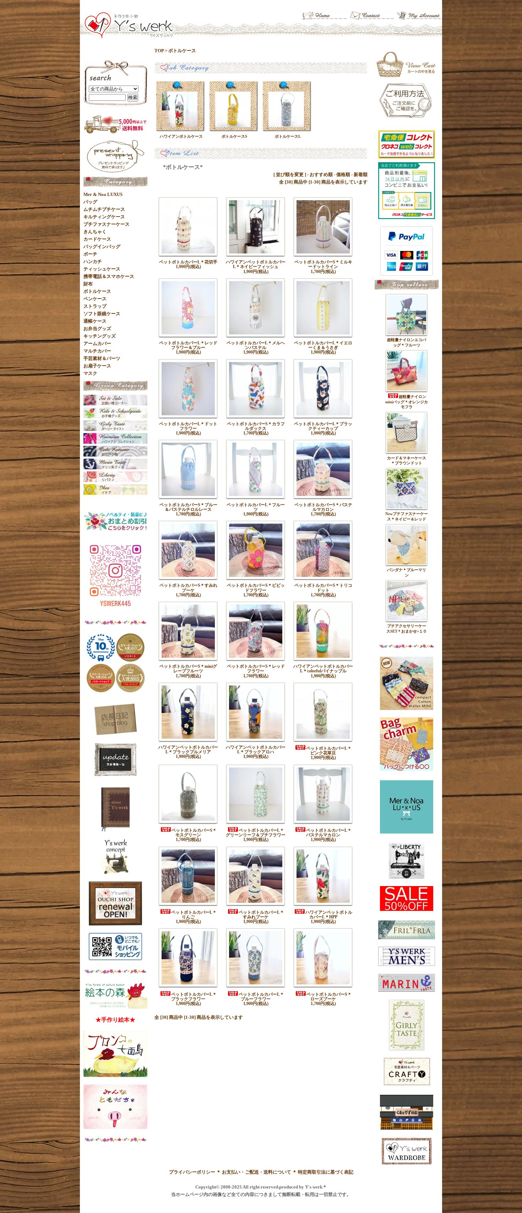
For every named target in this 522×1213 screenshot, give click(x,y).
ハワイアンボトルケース (181, 136)
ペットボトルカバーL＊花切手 (188, 261)
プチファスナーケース (106, 224)
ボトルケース (182, 50)
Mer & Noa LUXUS (103, 194)
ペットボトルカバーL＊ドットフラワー (188, 426)
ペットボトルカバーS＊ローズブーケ (329, 996)
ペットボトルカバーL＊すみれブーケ (261, 914)
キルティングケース (104, 216)
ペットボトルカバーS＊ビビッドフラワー (256, 587)
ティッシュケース (101, 269)
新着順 (361, 174)
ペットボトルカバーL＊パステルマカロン (329, 832)
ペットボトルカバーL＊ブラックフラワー (194, 996)
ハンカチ (92, 261)
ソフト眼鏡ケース (101, 313)
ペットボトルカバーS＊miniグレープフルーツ (188, 668)
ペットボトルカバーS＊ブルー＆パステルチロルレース (188, 507)
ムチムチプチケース (104, 209)
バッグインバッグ (101, 246)
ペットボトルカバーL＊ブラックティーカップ (323, 426)
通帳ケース (95, 321)
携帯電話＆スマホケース (108, 276)
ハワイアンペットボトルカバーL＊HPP (328, 914)
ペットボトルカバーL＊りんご (194, 914)
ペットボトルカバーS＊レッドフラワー (256, 668)
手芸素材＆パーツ (101, 358)
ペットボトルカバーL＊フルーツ (256, 507)
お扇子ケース (97, 365)
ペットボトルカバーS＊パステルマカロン (323, 507)
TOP (159, 50)
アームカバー (97, 343)
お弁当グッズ (97, 328)
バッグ (90, 201)
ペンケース (95, 298)
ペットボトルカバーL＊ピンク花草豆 (329, 750)
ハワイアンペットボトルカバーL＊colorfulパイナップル (323, 668)
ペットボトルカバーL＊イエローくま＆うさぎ (323, 345)
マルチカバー (97, 351)
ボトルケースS (234, 136)
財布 (88, 283)
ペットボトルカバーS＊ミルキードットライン (323, 264)
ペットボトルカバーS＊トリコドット (323, 587)
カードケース (97, 239)
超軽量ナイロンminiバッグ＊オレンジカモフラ (406, 401)
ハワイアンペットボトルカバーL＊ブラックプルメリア (188, 749)
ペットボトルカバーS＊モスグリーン (194, 832)
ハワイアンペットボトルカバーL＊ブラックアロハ (256, 749)
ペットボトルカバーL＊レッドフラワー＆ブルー (188, 345)
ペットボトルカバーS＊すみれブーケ (188, 587)
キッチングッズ (99, 336)
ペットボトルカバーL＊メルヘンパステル (256, 345)
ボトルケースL (288, 136)
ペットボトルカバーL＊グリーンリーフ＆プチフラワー (256, 832)
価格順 (343, 174)
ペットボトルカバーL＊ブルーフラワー (261, 996)
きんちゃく (95, 231)
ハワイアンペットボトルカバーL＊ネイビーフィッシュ (256, 264)
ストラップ (95, 306)
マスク (90, 373)
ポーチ (90, 254)
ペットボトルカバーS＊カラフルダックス (256, 426)
